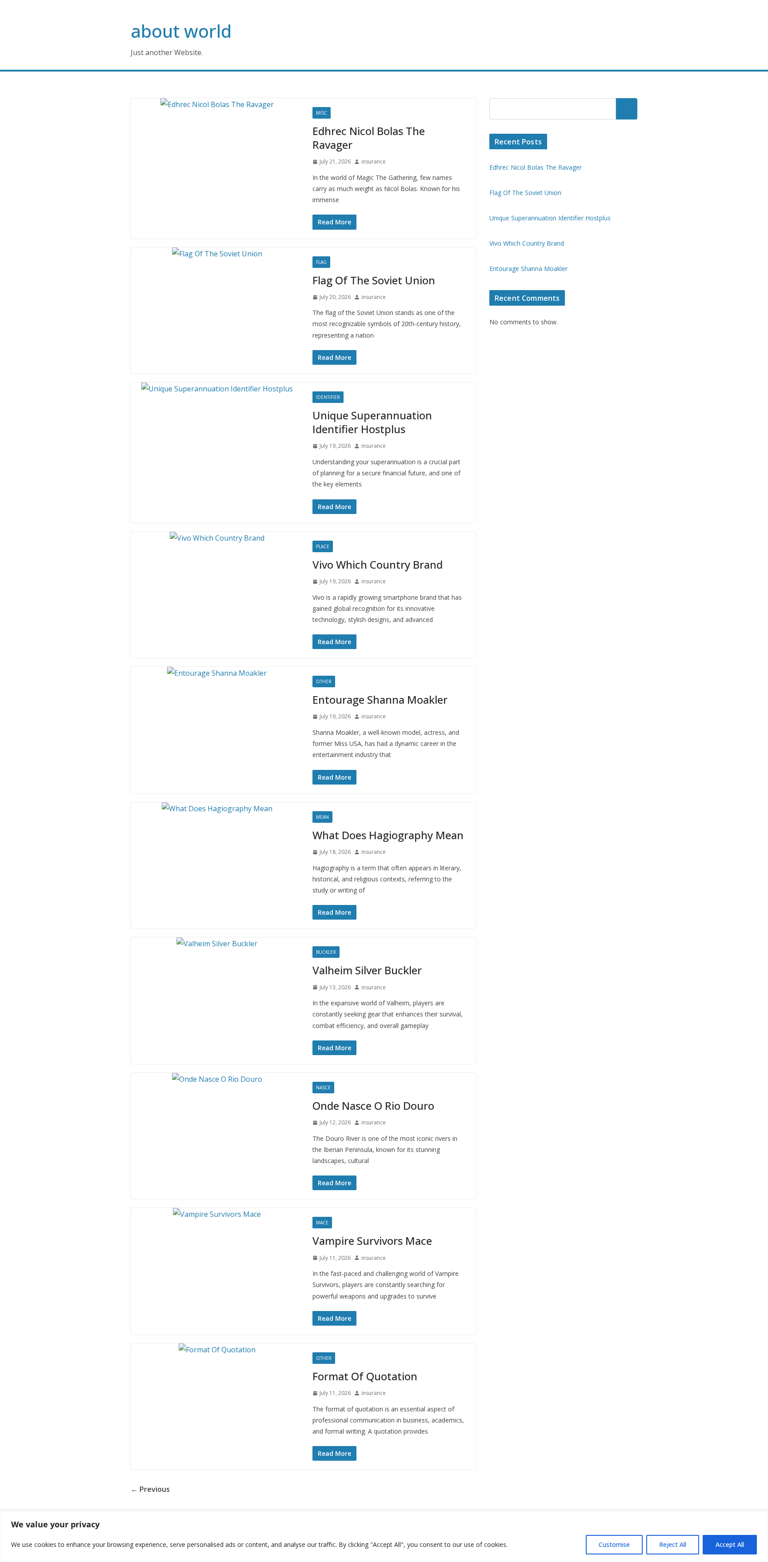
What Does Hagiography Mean (388, 835)
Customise (614, 1544)
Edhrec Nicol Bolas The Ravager (368, 138)
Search (626, 109)
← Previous (150, 1489)
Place (322, 546)
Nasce (323, 1087)
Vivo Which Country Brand (377, 564)
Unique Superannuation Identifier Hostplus (372, 422)
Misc (321, 113)
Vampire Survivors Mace (372, 1240)
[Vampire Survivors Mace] (217, 1214)
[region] (384, 1536)
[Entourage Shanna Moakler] (217, 673)
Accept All (730, 1544)
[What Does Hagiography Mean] (217, 808)
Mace (322, 1222)
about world (181, 31)
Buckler (326, 952)
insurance (373, 161)
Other (324, 681)
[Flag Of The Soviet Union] (217, 253)
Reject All (672, 1544)
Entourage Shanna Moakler (380, 699)
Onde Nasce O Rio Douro (373, 1105)
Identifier (328, 397)
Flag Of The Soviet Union (373, 280)
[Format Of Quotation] (217, 1349)
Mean (322, 817)
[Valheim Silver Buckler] (217, 943)
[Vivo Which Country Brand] (217, 538)
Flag (321, 262)
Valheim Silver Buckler (367, 970)
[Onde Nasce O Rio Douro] (217, 1079)
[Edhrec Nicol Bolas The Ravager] (217, 104)
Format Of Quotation (364, 1376)
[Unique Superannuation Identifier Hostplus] (217, 389)
